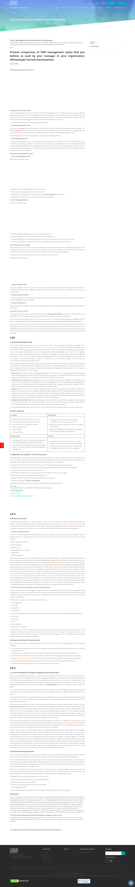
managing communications (36, 287)
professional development (63, 680)
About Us (45, 854)
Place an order (16, 493)
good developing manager (47, 347)
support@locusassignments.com (24, 496)
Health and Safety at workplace (61, 562)
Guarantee (21, 867)
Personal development (75, 720)
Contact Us (46, 852)
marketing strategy (73, 524)
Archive (45, 861)
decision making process (17, 130)
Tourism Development (36, 407)
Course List (46, 857)
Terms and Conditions (52, 867)
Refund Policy (29, 867)
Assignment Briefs (47, 859)
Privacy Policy (13, 867)
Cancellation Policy (40, 867)
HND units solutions (36, 819)
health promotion (23, 658)
